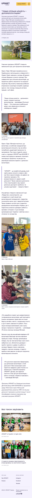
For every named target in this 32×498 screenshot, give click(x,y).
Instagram (18, 478)
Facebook (18, 480)
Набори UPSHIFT (22, 3)
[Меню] (28, 3)
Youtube (18, 483)
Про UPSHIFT (5, 478)
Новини (3, 480)
